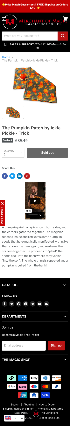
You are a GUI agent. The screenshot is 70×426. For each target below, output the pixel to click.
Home (6, 57)
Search (15, 404)
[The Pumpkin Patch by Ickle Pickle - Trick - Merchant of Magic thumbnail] (13, 112)
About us (29, 404)
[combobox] (30, 36)
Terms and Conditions (45, 412)
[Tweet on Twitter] (12, 176)
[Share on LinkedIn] (20, 176)
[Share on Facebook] (5, 176)
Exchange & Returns (50, 408)
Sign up (56, 345)
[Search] (63, 36)
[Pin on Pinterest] (27, 176)
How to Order (47, 404)
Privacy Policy (20, 412)
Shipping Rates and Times (18, 408)
